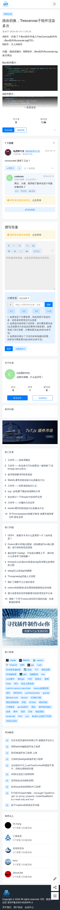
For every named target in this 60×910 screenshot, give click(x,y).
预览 (38, 251)
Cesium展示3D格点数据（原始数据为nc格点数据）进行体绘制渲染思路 (31, 545)
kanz (15, 860)
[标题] (19, 245)
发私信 (43, 397)
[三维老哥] (8, 837)
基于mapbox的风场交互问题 (25, 804)
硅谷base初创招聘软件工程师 (26, 786)
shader (12, 660)
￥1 (11, 311)
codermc (23, 372)
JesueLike (18, 872)
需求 (23, 711)
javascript (10, 716)
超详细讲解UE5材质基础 (20, 474)
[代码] (21, 251)
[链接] (27, 245)
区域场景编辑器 (13, 669)
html (20, 716)
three (8, 683)
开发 (30, 711)
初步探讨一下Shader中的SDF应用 (25, 496)
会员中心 (29, 907)
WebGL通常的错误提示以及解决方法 (26, 480)
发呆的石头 (18, 848)
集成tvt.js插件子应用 (41, 716)
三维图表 (10, 706)
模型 (29, 669)
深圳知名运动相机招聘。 (23, 780)
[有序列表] (15, 251)
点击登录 (36, 200)
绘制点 (38, 678)
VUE (30, 678)
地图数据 (34, 674)
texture (24, 697)
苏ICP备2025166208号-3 (20, 902)
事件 (15, 711)
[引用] (27, 251)
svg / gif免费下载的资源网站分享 (24, 491)
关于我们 (6, 907)
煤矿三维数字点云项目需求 (21, 581)
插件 (8, 692)
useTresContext (32, 692)
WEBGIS (17, 692)
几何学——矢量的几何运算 (21, 502)
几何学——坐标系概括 (19, 459)
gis (32, 664)
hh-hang (17, 823)
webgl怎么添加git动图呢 (20, 570)
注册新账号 (20, 348)
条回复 (31, 168)
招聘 (22, 664)
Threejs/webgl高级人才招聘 (21, 576)
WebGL (26, 660)
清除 (49, 304)
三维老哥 (17, 836)
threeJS (13, 664)
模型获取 (40, 711)
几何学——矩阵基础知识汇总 (22, 485)
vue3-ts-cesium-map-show (18, 688)
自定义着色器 (27, 683)
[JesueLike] (8, 874)
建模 (47, 678)
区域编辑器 (11, 674)
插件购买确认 (45, 706)
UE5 (16, 683)
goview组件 (23, 706)
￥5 (36, 311)
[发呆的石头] (8, 850)
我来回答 (21, 130)
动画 (8, 711)
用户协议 (18, 907)
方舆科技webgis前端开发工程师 (27, 759)
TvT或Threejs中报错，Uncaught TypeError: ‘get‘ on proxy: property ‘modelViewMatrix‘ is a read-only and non (33, 796)
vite (43, 674)
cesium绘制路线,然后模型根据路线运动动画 (29, 587)
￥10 (49, 311)
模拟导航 (43, 702)
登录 (9, 348)
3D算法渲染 (11, 720)
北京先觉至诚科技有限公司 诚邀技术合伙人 (32, 740)
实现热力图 (36, 697)
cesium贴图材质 (41, 688)
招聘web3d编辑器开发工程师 (25, 746)
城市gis (21, 678)
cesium (39, 660)
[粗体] (9, 245)
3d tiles (32, 702)
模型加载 (46, 669)
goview (46, 692)
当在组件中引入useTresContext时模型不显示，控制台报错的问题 (32, 767)
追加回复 (31, 209)
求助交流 (8, 13)
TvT (36, 669)
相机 (33, 706)
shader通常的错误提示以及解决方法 (26, 508)
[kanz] (8, 862)
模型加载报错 (12, 702)
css (27, 716)
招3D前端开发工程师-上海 (24, 752)
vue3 (39, 664)
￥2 (23, 311)
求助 (24, 702)
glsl (25, 674)
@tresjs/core (12, 697)
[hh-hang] (8, 825)
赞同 (11, 168)
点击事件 (10, 678)
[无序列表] (9, 251)
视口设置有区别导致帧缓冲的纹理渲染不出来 (30, 593)
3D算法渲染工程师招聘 (22, 774)
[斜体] (14, 245)
